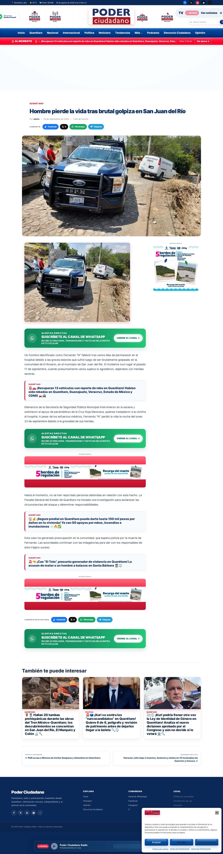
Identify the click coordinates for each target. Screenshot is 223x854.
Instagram (133, 805)
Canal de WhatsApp (137, 796)
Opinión (200, 32)
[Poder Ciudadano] (111, 16)
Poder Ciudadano (27, 792)
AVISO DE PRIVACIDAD (180, 849)
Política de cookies (160, 849)
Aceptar (156, 842)
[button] (216, 812)
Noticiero (105, 32)
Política (89, 32)
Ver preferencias (206, 842)
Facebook (133, 801)
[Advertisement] (111, 67)
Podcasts (153, 32)
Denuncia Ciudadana (177, 32)
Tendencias (122, 32)
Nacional (52, 32)
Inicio (21, 32)
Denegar (181, 842)
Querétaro (35, 32)
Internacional (71, 32)
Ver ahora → (203, 41)
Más (137, 32)
